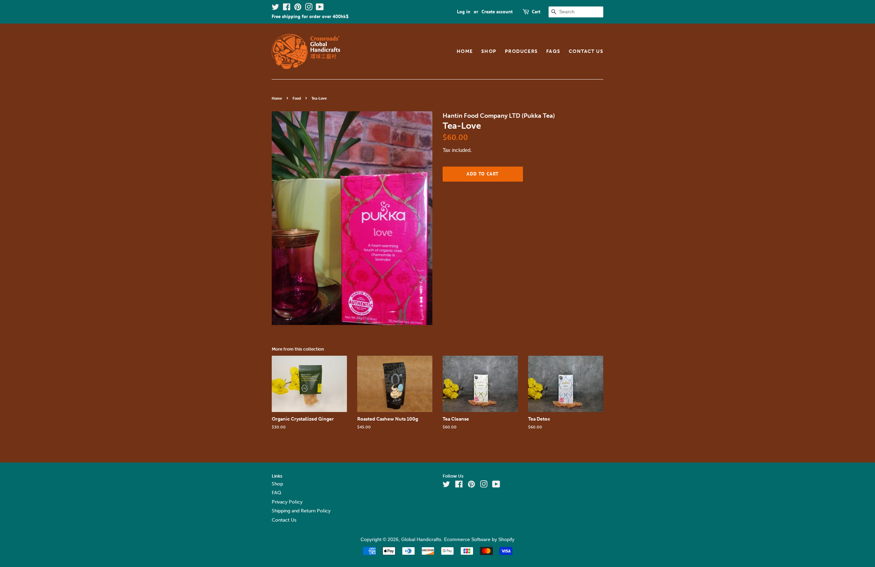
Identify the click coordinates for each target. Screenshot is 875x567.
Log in (463, 12)
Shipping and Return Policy (301, 511)
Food (297, 98)
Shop (489, 51)
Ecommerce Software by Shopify (479, 539)
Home (465, 51)
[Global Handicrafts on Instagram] (308, 8)
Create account (497, 12)
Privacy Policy (287, 502)
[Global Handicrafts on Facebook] (287, 8)
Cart (536, 12)
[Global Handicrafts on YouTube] (320, 8)
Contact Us (586, 51)
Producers (521, 51)
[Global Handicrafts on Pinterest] (297, 8)
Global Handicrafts (421, 539)
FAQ (276, 493)
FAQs (553, 51)
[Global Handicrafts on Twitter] (275, 8)
